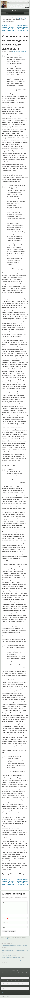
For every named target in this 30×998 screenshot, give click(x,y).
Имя (5, 918)
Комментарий (6, 903)
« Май (2, 992)
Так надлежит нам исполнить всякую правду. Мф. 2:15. (15, 950)
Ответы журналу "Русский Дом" (19, 18)
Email (5, 923)
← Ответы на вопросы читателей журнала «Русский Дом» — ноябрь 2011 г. (8, 29)
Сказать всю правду (6, 955)
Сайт (4, 927)
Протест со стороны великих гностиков (11, 957)
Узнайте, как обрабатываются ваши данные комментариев (14, 938)
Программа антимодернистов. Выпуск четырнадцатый (14, 945)
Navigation (15, 10)
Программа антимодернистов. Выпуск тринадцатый (14, 960)
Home (9, 18)
